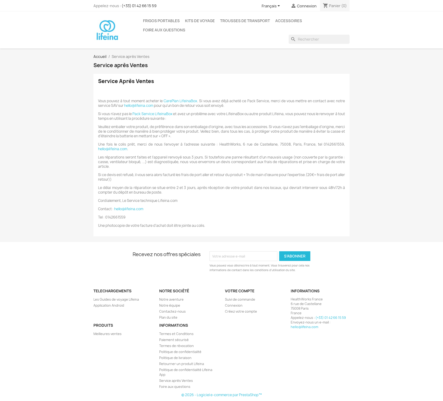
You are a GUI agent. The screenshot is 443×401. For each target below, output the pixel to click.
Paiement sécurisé (174, 340)
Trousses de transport (245, 20)
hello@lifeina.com (138, 105)
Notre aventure (171, 299)
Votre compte (239, 290)
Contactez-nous (172, 311)
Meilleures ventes (107, 334)
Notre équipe (169, 305)
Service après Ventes (176, 380)
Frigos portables (161, 20)
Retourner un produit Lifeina (181, 364)
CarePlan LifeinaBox (180, 101)
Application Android (108, 305)
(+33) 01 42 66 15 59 (139, 5)
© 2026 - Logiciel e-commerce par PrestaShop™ (221, 394)
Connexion (233, 305)
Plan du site (168, 317)
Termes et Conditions (176, 334)
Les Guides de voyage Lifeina (116, 299)
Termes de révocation (176, 346)
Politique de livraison (175, 358)
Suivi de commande (240, 299)
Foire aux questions (164, 30)
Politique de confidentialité (180, 352)
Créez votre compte (241, 311)
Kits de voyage (200, 20)
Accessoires (288, 20)
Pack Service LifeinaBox (152, 113)
